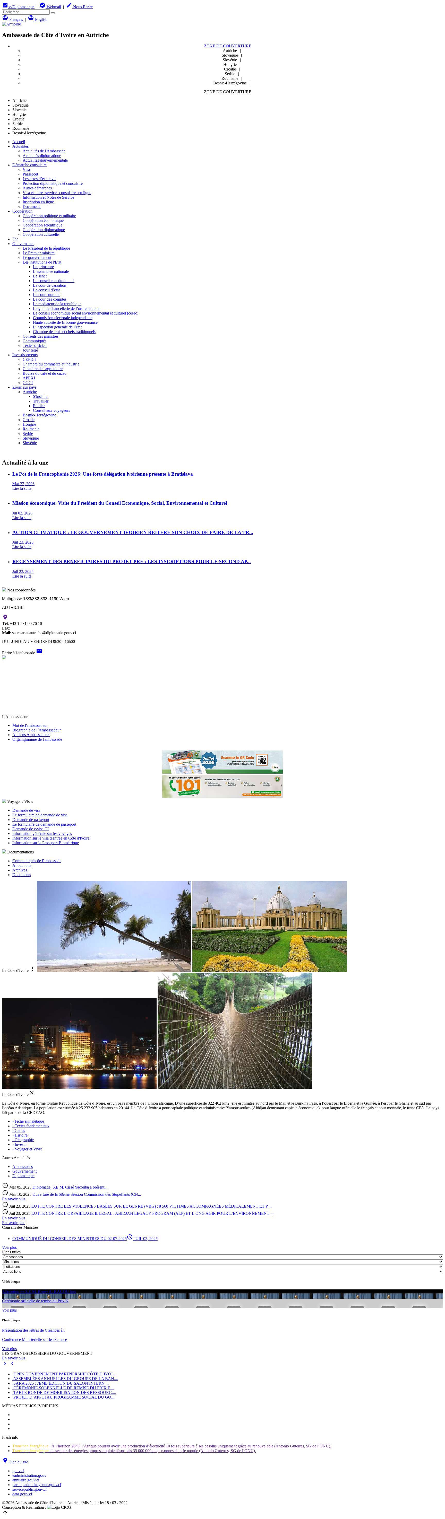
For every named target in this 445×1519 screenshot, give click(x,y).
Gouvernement (24, 1171)
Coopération (22, 211)
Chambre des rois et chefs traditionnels (64, 331)
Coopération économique (43, 220)
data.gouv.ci (22, 1494)
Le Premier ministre (39, 253)
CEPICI (29, 359)
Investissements (25, 355)
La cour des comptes (49, 299)
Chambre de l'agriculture (43, 368)
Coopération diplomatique (44, 230)
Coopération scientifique (42, 225)
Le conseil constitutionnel (53, 280)
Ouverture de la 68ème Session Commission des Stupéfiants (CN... (86, 1194)
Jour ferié (30, 350)
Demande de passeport (30, 819)
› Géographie (23, 1140)
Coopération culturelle (41, 234)
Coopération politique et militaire (49, 216)
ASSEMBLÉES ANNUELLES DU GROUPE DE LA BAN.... (65, 1378)
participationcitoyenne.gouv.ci (36, 1484)
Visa (26, 169)
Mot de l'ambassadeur (30, 725)
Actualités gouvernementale (45, 160)
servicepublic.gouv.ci (29, 1489)
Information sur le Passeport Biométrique (45, 843)
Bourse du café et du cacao (44, 373)
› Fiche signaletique (28, 1121)
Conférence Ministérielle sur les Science (34, 1339)
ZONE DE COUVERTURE (227, 46)
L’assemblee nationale (51, 271)
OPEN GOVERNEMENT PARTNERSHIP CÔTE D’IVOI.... (64, 1374)
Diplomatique (23, 1176)
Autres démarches (37, 188)
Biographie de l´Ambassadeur (36, 730)
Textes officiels (35, 345)
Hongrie (29, 424)
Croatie (29, 419)
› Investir (19, 1144)
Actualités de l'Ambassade (44, 151)
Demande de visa (26, 810)
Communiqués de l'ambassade (36, 861)
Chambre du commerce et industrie (51, 364)
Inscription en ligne (38, 202)
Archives (19, 870)
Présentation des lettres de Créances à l (33, 1330)
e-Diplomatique (18, 7)
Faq (15, 239)
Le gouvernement (37, 257)
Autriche (30, 392)
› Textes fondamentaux (30, 1126)
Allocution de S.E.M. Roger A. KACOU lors (39, 1291)
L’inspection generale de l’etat (57, 327)
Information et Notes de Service (48, 197)
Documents (32, 206)
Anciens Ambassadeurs (31, 734)
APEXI (29, 378)
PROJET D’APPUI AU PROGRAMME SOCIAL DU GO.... (63, 1397)
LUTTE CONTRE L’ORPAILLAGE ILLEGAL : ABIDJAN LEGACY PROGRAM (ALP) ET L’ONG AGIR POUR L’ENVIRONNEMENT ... (152, 1213)
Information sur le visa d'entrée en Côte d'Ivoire (50, 838)
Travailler (40, 401)
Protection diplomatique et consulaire (53, 183)
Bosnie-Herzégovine (39, 415)
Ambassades (22, 1166)
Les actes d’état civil (39, 179)
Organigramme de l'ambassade (37, 739)
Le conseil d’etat (46, 290)
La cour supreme (46, 294)
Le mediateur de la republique (57, 304)
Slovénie (30, 443)
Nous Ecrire (79, 7)
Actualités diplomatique (42, 155)
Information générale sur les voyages (42, 833)
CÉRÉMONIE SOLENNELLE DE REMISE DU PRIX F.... (63, 1388)
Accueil (18, 141)
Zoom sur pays (24, 387)
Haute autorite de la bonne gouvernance (65, 322)
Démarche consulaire (29, 165)
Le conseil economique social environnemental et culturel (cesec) (85, 313)
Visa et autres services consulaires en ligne (57, 192)
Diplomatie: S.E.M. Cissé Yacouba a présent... (69, 1187)
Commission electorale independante (62, 318)
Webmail (50, 7)
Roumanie (31, 429)
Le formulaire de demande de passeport (44, 824)
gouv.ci (18, 1471)
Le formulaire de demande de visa (39, 815)
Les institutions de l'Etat (42, 262)
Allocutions (21, 865)
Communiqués (34, 341)
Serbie (28, 433)
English (37, 19)
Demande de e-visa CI (30, 829)
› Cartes (18, 1130)
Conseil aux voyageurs (51, 410)
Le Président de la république (46, 248)
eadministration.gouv (29, 1475)
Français (12, 19)
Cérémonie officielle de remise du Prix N (35, 1301)
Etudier (39, 406)
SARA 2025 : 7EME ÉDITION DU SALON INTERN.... (60, 1383)
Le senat (40, 276)
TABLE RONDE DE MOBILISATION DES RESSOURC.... (64, 1392)
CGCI (28, 382)
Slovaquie (31, 438)
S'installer (41, 396)
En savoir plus (13, 1199)
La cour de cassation (49, 285)
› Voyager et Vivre (27, 1149)
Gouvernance (23, 243)
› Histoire (20, 1135)
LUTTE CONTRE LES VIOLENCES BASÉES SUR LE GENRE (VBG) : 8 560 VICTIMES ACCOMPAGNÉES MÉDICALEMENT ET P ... (151, 1206)
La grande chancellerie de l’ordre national (66, 308)
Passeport (30, 174)
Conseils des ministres (40, 336)
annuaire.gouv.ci (25, 1480)
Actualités (20, 146)
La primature (43, 267)
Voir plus (9, 1247)
